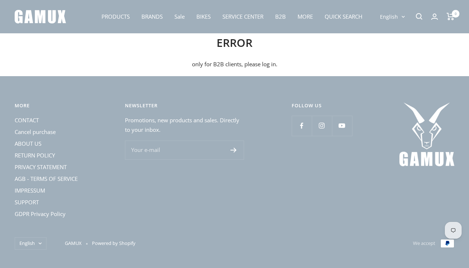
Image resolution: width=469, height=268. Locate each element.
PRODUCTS (115, 16)
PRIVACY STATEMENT (41, 167)
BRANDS (152, 16)
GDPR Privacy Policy (40, 213)
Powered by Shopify (114, 243)
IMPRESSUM (30, 190)
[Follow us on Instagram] (322, 126)
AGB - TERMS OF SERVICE (46, 178)
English (389, 16)
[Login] (434, 17)
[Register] (233, 150)
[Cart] (450, 16)
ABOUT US (28, 143)
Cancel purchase (35, 131)
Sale (179, 16)
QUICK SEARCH (343, 16)
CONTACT (27, 120)
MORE (305, 16)
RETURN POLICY (35, 155)
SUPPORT (27, 202)
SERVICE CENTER (242, 16)
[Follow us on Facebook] (302, 126)
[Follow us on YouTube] (342, 126)
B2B (280, 16)
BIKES (203, 16)
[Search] (419, 16)
